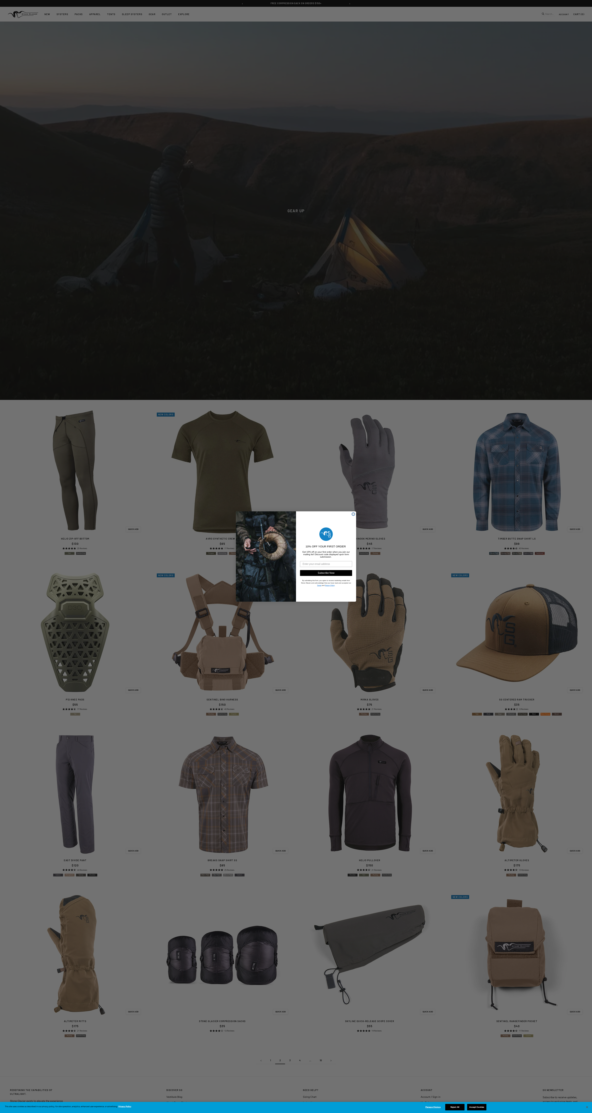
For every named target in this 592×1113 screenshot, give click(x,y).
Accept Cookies (476, 1107)
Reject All (454, 1107)
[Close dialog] (353, 514)
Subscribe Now (326, 573)
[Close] (587, 1107)
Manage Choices (433, 1107)
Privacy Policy (124, 1106)
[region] (296, 1107)
